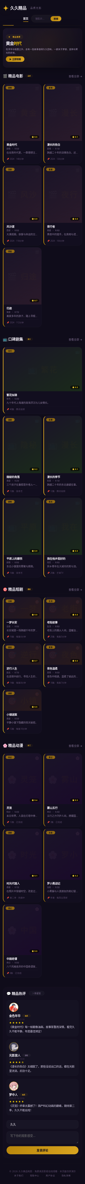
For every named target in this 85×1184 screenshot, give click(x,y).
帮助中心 (34, 1175)
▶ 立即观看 (15, 59)
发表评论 (42, 1150)
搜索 (56, 18)
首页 (26, 19)
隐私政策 (66, 1175)
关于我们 (18, 1175)
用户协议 (50, 1175)
